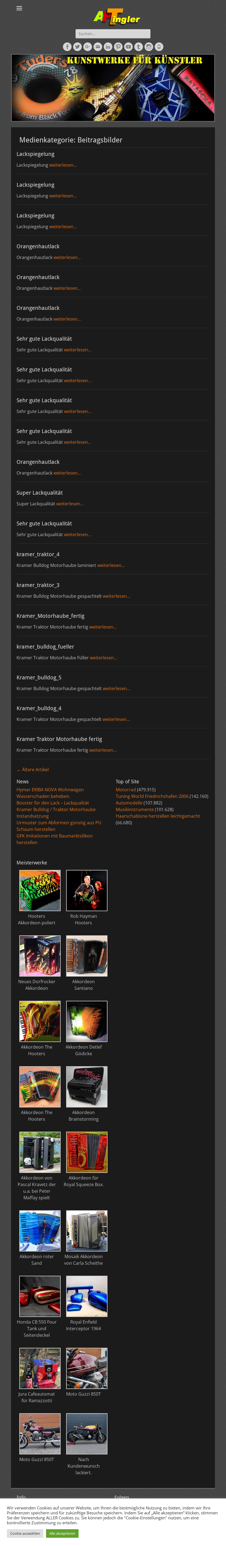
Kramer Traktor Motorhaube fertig (59, 739)
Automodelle (129, 803)
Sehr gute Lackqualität (44, 338)
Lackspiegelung (35, 154)
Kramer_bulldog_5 (39, 677)
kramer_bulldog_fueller (45, 646)
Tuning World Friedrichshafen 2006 (152, 796)
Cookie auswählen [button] (25, 1533)
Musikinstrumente (135, 809)
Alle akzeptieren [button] (62, 1533)
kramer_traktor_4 (38, 554)
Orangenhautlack (38, 246)
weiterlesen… (63, 165)
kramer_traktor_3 (38, 585)
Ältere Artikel (33, 770)
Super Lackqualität (40, 492)
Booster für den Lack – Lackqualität (53, 803)
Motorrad (126, 790)
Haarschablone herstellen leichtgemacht (158, 816)
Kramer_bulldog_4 (39, 708)
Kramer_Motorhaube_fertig (50, 616)
